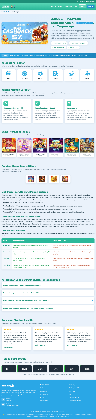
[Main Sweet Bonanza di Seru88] (24, 145)
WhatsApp (91, 1)
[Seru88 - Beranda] (9, 6)
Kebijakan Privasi (74, 397)
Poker (42, 397)
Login (82, 6)
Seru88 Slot (5, 12)
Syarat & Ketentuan (75, 400)
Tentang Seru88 (74, 388)
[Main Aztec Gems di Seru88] (87, 145)
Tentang (53, 6)
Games (60, 6)
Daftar (90, 6)
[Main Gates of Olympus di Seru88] (9, 145)
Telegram (82, 1)
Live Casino (43, 391)
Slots (41, 388)
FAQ (76, 6)
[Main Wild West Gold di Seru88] (71, 145)
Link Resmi (72, 391)
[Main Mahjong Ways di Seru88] (40, 145)
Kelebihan (68, 6)
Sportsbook (44, 394)
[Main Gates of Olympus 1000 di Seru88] (56, 145)
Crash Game (44, 400)
